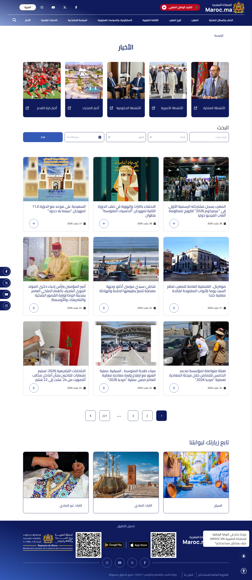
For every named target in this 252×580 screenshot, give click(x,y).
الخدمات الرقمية (49, 20)
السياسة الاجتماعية (77, 20)
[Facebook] (145, 562)
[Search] (13, 20)
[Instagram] (107, 562)
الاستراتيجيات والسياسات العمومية (115, 20)
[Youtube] (120, 562)
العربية (28, 7)
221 (104, 416)
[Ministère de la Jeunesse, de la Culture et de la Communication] (48, 542)
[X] (132, 562)
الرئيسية (218, 35)
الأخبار (28, 20)
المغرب (195, 20)
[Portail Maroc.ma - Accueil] (202, 539)
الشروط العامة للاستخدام (213, 574)
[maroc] (76, 7)
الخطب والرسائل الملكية (221, 20)
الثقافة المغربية (151, 20)
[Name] (243, 570)
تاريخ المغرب (175, 20)
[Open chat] (243, 556)
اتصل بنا (188, 574)
